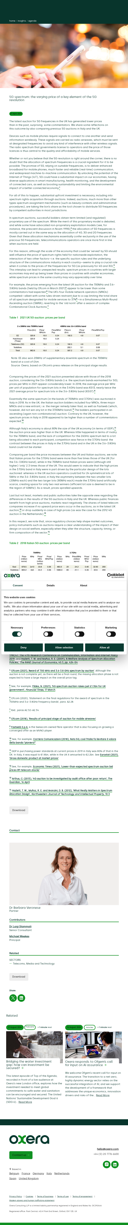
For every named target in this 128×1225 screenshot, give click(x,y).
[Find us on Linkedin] (115, 1165)
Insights (22, 21)
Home (12, 21)
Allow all (105, 647)
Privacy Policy (15, 1196)
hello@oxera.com (108, 1149)
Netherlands (62, 1173)
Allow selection (64, 647)
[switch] (48, 634)
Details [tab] (51, 585)
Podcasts (30, 1027)
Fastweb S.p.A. (19, 727)
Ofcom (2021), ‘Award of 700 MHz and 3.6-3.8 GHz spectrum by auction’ (52, 670)
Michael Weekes (19, 936)
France (26, 1173)
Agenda (32, 21)
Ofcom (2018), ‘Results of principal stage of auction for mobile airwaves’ (53, 718)
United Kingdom (29, 1178)
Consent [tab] (18, 585)
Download (18, 810)
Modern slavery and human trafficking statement (31, 1200)
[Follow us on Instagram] (106, 1165)
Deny (23, 647)
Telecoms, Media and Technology (33, 963)
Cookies (29, 1196)
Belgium (14, 1173)
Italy (49, 1173)
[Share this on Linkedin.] (21, 998)
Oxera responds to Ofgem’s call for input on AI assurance (89, 1063)
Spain (12, 1178)
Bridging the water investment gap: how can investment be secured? (29, 1065)
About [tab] (83, 585)
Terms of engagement (82, 1196)
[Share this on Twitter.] (13, 998)
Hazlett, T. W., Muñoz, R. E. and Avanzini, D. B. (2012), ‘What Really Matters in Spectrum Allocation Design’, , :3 (60, 792)
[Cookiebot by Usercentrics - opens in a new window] (109, 575)
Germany (38, 1173)
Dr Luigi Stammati (20, 926)
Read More (25, 1102)
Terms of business (45, 1196)
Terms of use (63, 1196)
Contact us (19, 1155)
